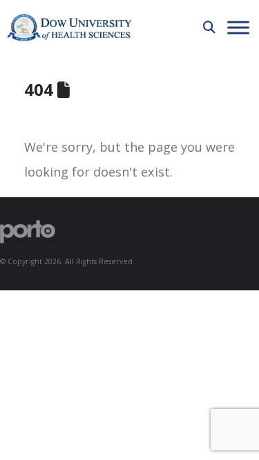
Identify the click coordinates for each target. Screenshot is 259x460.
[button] (209, 27)
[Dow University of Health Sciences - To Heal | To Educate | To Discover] (69, 28)
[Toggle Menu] (238, 27)
